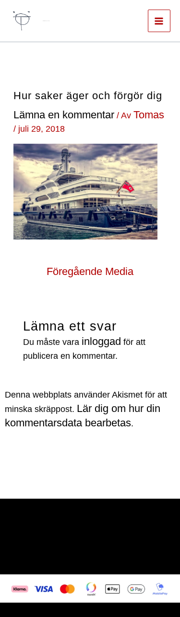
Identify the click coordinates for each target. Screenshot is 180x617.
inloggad (101, 341)
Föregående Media (90, 271)
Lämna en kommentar (63, 115)
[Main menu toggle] (159, 21)
